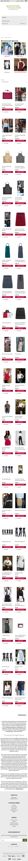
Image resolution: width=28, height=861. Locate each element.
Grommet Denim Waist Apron (19, 104)
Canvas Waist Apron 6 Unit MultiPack (20, 636)
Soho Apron (18, 354)
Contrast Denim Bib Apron (20, 135)
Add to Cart (7, 328)
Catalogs (14, 826)
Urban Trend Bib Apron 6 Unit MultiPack (6, 261)
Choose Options (7, 109)
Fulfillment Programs (14, 823)
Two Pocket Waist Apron (20, 386)
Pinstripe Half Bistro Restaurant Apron (20, 323)
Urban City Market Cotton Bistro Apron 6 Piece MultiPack (20, 292)
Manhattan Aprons (20, 541)
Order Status (14, 808)
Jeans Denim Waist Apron (7, 135)
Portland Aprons (6, 479)
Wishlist (14, 805)
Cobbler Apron (6, 635)
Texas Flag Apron (6, 322)
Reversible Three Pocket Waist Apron (20, 448)
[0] (24, 1)
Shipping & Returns (14, 810)
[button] (14, 23)
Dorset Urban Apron (7, 354)
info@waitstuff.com (19, 788)
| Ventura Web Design (21, 853)
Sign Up (22, 0)
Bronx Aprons (5, 666)
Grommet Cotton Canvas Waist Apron (7, 104)
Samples (14, 821)
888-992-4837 (6, 0)
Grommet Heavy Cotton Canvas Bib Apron (20, 167)
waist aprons (21, 730)
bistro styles (9, 731)
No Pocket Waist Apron (6, 511)
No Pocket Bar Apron (19, 667)
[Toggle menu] (2, 2)
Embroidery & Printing (14, 824)
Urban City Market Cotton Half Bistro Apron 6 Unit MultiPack (7, 292)
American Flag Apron (7, 697)
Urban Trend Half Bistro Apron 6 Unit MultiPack (20, 229)
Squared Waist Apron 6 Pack (19, 417)
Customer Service (14, 819)
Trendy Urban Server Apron (18, 198)
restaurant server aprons (11, 727)
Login (18, 0)
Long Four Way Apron (19, 573)
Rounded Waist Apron (6, 448)
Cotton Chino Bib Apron (6, 167)
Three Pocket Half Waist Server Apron (7, 604)
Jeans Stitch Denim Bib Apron (7, 198)
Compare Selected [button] (22, 715)
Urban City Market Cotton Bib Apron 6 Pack (20, 261)
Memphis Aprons (6, 541)
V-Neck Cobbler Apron (6, 386)
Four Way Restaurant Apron (19, 604)
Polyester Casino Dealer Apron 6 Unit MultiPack (20, 479)
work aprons (20, 727)
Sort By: (2, 79)
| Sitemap (15, 853)
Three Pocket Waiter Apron (7, 417)
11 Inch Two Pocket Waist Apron (20, 698)
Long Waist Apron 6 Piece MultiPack (7, 573)
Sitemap (14, 811)
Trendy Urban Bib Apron (6, 229)
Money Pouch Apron (20, 510)
